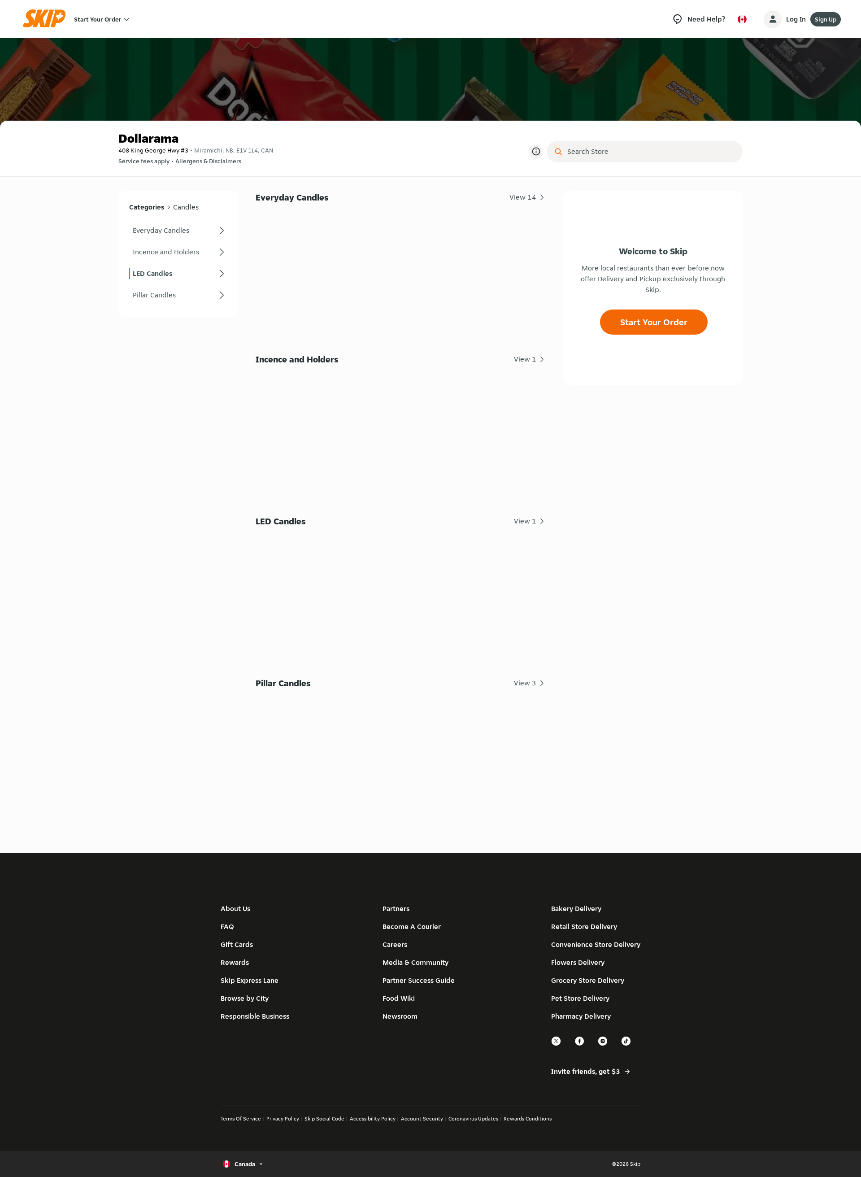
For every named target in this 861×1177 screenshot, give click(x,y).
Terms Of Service (241, 1118)
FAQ (227, 926)
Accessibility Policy (373, 1118)
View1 (525, 359)
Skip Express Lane (249, 980)
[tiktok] (626, 1044)
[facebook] (579, 1044)
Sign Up (825, 19)
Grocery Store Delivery (587, 980)
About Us (235, 908)
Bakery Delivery (576, 908)
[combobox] (650, 151)
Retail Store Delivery (584, 926)
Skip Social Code (324, 1118)
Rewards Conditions (528, 1118)
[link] (178, 230)
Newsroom (400, 1016)
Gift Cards (237, 944)
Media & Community (415, 962)
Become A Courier (412, 926)
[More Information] (536, 151)
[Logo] (47, 19)
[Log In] (773, 19)
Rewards (235, 962)
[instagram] (603, 1044)
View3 (525, 683)
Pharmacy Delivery (581, 1016)
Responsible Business (255, 1016)
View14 (522, 197)
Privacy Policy (282, 1118)
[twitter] (556, 1044)
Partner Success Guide (419, 980)
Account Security (422, 1118)
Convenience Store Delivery (595, 944)
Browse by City (245, 998)
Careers (395, 944)
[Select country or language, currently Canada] (742, 19)
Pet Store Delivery (580, 998)
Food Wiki (399, 998)
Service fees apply (144, 161)
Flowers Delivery (577, 962)
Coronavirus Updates (473, 1118)
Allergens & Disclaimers (208, 161)
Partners (396, 908)
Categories (146, 207)
